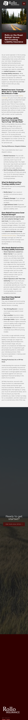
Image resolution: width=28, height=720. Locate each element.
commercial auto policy (9, 235)
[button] (24, 3)
